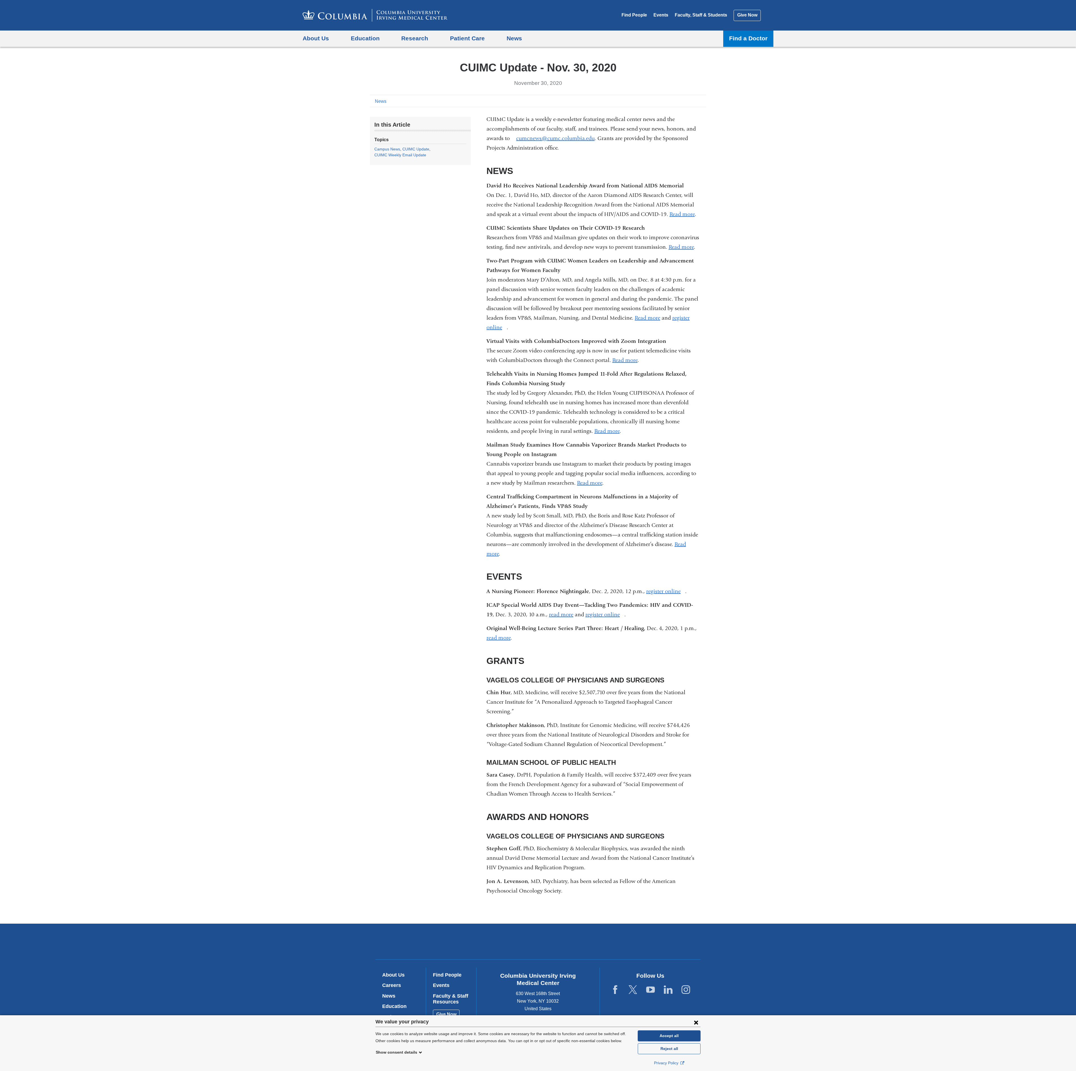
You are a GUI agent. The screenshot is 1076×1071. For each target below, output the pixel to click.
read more (561, 614)
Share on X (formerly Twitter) (684, 101)
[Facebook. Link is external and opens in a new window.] (615, 990)
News (380, 101)
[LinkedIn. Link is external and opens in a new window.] (668, 990)
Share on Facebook (675, 101)
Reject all (669, 1048)
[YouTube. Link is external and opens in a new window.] (650, 990)
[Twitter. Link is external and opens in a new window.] (632, 990)
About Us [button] (316, 38)
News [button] (514, 38)
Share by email (702, 101)
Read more (682, 214)
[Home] (375, 15)
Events (660, 15)
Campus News (387, 149)
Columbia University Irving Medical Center (502, 941)
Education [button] (365, 38)
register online (665, 591)
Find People (634, 15)
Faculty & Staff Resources (450, 999)
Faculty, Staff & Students (701, 15)
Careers (391, 985)
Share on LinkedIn (693, 101)
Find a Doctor (748, 38)
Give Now (747, 15)
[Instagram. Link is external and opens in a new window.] (685, 990)
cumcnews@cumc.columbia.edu (555, 138)
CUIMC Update (415, 149)
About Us (393, 975)
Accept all (669, 1035)
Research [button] (414, 38)
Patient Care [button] (467, 38)
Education (394, 1006)
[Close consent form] (696, 1022)
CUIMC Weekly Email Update (400, 155)
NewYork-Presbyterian (578, 942)
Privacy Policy (667, 1063)
